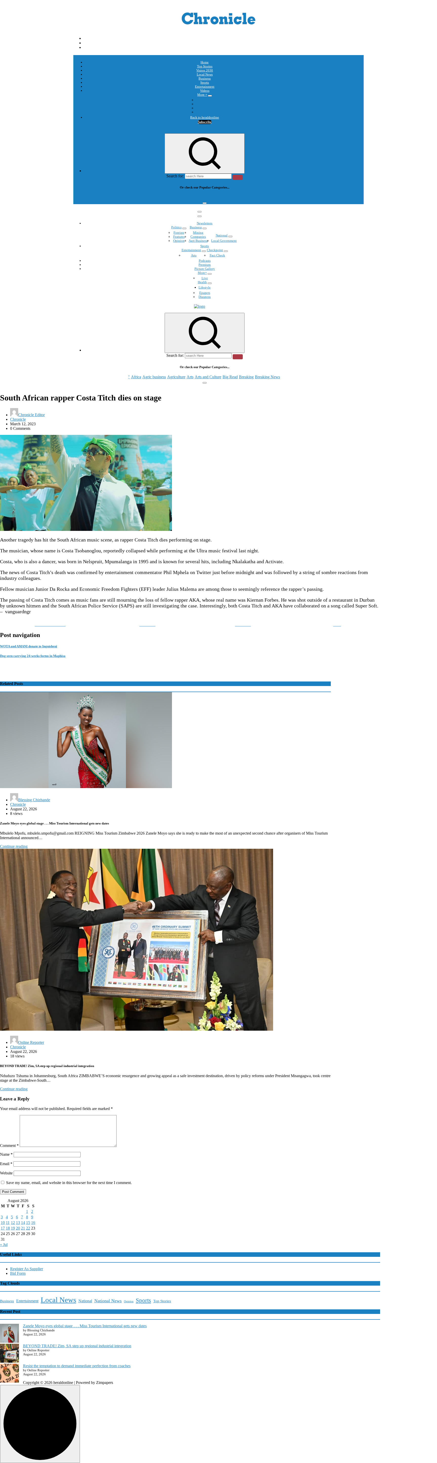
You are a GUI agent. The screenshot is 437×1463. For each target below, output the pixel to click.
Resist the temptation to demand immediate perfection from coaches (76, 1366)
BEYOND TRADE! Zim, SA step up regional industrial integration (77, 1346)
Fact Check (217, 255)
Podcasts (205, 108)
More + (202, 95)
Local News (205, 74)
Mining (198, 232)
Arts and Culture (208, 197)
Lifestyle (205, 287)
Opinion (204, 104)
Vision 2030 (204, 70)
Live (205, 278)
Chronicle (18, 419)
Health (202, 282)
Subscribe (205, 122)
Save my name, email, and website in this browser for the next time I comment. (69, 1183)
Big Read (230, 197)
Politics (176, 227)
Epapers (204, 293)
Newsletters (204, 223)
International (204, 100)
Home (205, 62)
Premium (205, 265)
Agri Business (198, 241)
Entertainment (204, 86)
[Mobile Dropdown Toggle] (210, 96)
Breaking (246, 197)
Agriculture (176, 197)
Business (205, 78)
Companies (198, 237)
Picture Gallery (204, 269)
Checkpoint (215, 250)
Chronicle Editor (31, 415)
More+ (202, 273)
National (222, 235)
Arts (190, 197)
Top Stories (204, 66)
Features (179, 237)
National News (108, 1300)
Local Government (224, 241)
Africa (136, 197)
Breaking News (267, 197)
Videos (204, 90)
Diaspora (205, 297)
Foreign (178, 232)
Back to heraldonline (204, 117)
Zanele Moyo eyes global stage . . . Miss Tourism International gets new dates (85, 1326)
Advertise (204, 112)
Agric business (154, 197)
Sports (204, 82)
